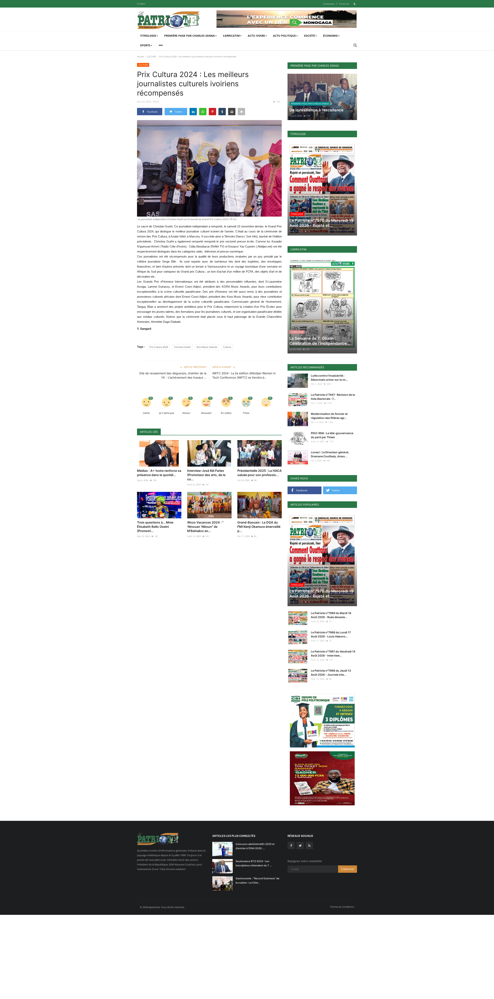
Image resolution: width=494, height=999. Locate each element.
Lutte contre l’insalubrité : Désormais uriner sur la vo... (329, 377)
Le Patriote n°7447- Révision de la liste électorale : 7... (333, 396)
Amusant (206, 413)
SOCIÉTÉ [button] (309, 35)
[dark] (355, 4)
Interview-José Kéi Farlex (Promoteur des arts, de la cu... (206, 475)
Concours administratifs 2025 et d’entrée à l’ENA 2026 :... (255, 846)
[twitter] (300, 845)
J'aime (146, 413)
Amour (186, 413)
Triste (246, 413)
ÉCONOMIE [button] (330, 35)
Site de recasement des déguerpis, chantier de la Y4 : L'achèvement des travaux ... (172, 375)
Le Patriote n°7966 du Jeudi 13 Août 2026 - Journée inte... (331, 672)
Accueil (140, 56)
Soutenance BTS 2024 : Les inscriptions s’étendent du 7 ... (254, 863)
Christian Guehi (182, 347)
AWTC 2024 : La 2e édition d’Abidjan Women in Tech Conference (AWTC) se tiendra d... (244, 375)
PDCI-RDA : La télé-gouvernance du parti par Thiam (332, 435)
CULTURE (151, 56)
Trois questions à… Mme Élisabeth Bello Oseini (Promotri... (155, 526)
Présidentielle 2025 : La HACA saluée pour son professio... (259, 473)
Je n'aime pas (166, 413)
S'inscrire (344, 3)
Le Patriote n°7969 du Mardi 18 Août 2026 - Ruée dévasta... (331, 615)
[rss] (309, 845)
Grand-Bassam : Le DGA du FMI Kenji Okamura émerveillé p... (258, 526)
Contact (141, 3)
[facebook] (291, 845)
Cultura (227, 347)
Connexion (329, 3)
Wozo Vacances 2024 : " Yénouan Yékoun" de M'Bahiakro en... (205, 526)
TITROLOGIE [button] (148, 35)
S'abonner (347, 869)
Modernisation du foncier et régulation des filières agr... (329, 415)
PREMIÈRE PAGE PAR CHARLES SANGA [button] (189, 35)
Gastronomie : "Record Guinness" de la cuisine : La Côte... (257, 880)
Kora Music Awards (207, 347)
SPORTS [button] (145, 45)
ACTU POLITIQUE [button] (284, 35)
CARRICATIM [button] (231, 35)
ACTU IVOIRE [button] (256, 35)
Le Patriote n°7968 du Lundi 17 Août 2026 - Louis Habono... (331, 634)
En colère (226, 413)
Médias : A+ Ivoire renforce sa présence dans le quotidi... (159, 473)
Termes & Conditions (342, 906)
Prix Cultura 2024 (159, 347)
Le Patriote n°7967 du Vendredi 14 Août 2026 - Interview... (333, 653)
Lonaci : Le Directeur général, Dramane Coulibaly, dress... (330, 454)
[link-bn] (287, 19)
